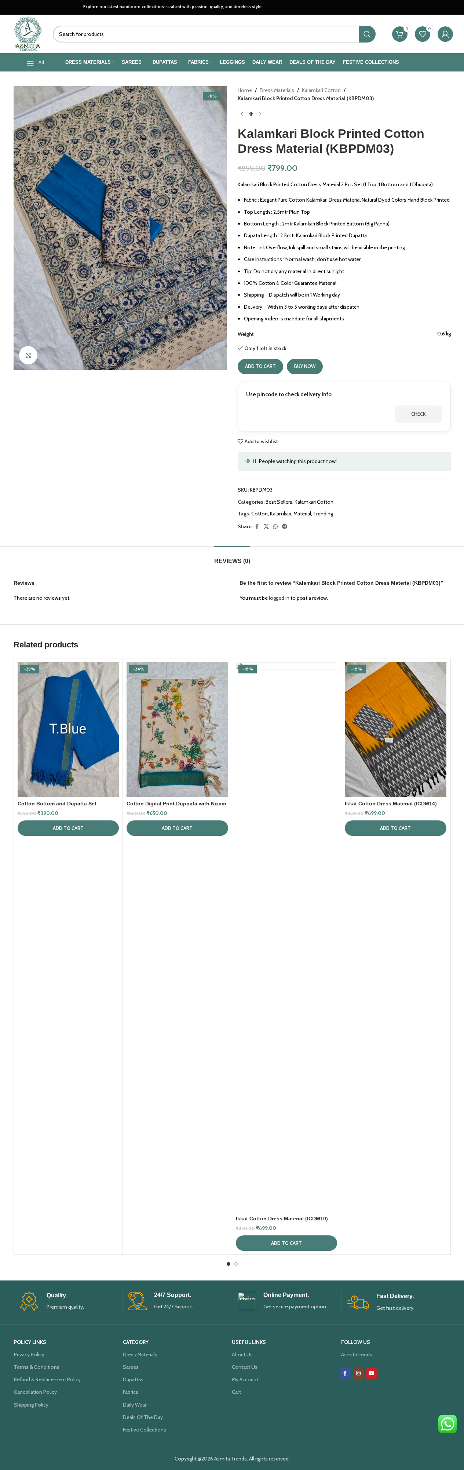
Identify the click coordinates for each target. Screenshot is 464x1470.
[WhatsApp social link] (275, 527)
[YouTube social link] (371, 1373)
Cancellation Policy (35, 1392)
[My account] (445, 34)
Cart (236, 1392)
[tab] (232, 557)
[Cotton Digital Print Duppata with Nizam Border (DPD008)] (177, 729)
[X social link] (266, 527)
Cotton (259, 513)
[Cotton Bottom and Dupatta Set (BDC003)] (68, 729)
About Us (242, 1354)
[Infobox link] (68, 1301)
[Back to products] (250, 114)
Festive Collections (144, 1429)
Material (302, 513)
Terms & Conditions (36, 1367)
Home (245, 90)
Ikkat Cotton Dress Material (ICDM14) (391, 803)
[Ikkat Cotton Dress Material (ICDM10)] (286, 937)
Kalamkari (280, 513)
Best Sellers (279, 502)
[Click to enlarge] (28, 355)
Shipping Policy (31, 1404)
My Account (245, 1379)
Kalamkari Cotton (321, 90)
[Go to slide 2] (236, 1264)
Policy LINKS (30, 1342)
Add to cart (260, 366)
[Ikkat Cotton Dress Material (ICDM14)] (395, 729)
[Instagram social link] (358, 1373)
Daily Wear (134, 1404)
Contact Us (244, 1367)
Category (136, 1342)
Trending (323, 513)
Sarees (131, 1367)
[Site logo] (28, 33)
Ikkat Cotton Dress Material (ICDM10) (282, 1218)
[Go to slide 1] (228, 1264)
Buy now (304, 366)
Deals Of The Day (143, 1417)
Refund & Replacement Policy (47, 1379)
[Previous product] (242, 114)
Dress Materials (277, 90)
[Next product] (259, 114)
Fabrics (130, 1392)
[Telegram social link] (284, 527)
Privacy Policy (29, 1354)
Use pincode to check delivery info (289, 394)
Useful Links (249, 1342)
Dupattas (133, 1379)
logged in (279, 598)
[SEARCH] (367, 34)
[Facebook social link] (257, 527)
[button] (68, 828)
